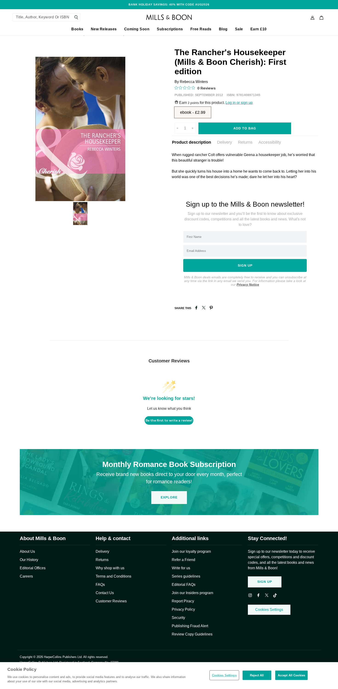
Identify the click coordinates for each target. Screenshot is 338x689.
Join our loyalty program (191, 551)
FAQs (100, 585)
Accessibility (269, 142)
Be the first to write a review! (169, 420)
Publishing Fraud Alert (190, 626)
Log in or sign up (239, 103)
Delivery (224, 142)
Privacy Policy (183, 609)
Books (77, 29)
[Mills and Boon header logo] (169, 17)
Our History (29, 560)
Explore (169, 497)
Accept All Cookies (291, 675)
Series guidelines (186, 576)
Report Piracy (183, 601)
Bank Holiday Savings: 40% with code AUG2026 (169, 4)
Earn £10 (258, 29)
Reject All (257, 675)
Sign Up (264, 582)
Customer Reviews (111, 601)
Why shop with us (110, 568)
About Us (27, 551)
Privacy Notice (248, 284)
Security (178, 618)
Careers (26, 576)
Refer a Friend (183, 560)
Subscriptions (170, 29)
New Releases (104, 29)
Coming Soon (137, 29)
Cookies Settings (269, 610)
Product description (191, 142)
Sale (239, 29)
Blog (223, 29)
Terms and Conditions (113, 576)
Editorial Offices (33, 568)
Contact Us (105, 593)
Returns (245, 142)
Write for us (181, 568)
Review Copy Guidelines (192, 634)
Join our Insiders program (192, 593)
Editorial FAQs (183, 585)
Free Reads (201, 29)
